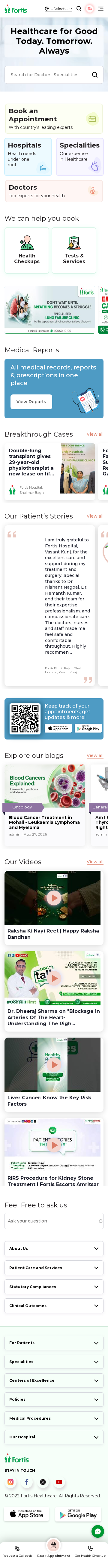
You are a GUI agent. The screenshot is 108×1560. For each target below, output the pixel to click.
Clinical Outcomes (27, 1305)
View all (95, 434)
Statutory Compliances (32, 1286)
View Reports (31, 401)
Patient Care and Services (35, 1268)
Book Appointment (53, 1556)
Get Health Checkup (90, 1556)
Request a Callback (17, 1556)
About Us (18, 1248)
